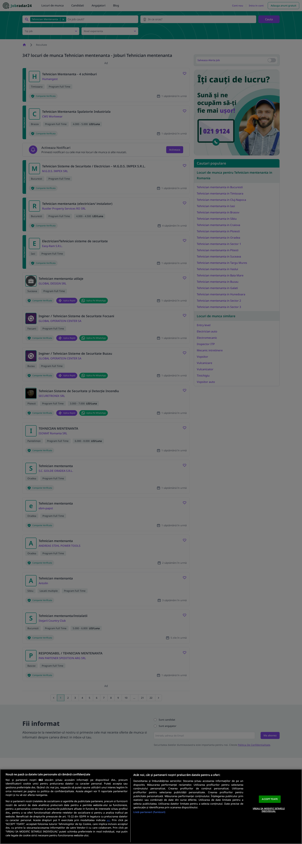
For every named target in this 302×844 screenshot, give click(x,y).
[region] (151, 806)
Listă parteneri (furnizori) (149, 812)
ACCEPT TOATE (270, 799)
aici (108, 820)
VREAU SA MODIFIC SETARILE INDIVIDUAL (269, 810)
